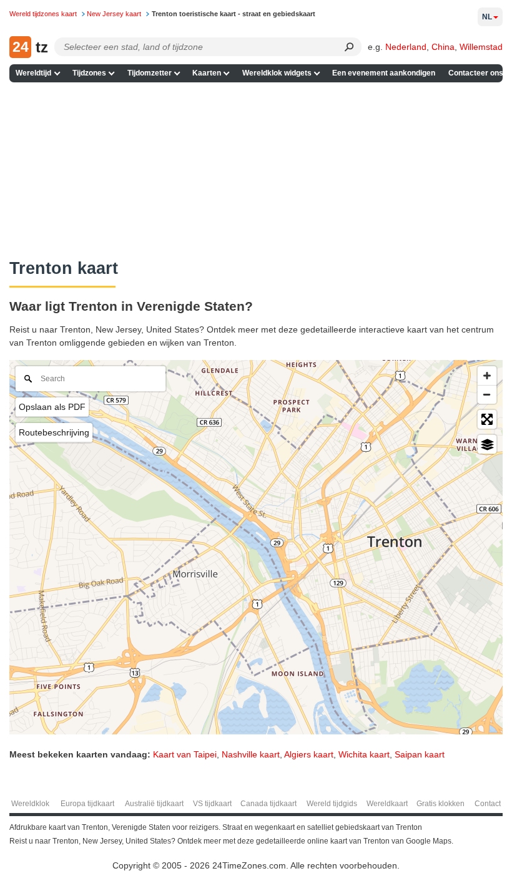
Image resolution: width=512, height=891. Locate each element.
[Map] (256, 547)
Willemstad (481, 47)
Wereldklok (30, 803)
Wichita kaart (364, 754)
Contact (488, 803)
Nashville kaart (251, 754)
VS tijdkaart (212, 803)
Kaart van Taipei (185, 754)
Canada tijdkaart (268, 803)
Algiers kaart (308, 754)
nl (487, 16)
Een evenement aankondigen (383, 73)
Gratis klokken (440, 803)
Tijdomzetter (149, 73)
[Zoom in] (487, 375)
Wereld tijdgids (332, 803)
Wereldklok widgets (277, 73)
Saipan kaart (420, 754)
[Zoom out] (487, 394)
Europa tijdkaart (87, 803)
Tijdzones (89, 73)
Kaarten (206, 73)
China (443, 47)
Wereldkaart (387, 803)
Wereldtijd (33, 73)
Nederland (405, 47)
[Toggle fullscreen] (487, 419)
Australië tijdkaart (154, 803)
